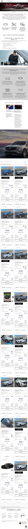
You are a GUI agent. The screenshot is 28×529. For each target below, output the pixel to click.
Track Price (8, 232)
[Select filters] (25, 164)
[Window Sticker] (12, 187)
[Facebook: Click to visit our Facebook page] (22, 515)
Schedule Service (10, 516)
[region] (7, 195)
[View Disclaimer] (7, 187)
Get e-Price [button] (7, 200)
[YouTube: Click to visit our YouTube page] (23, 515)
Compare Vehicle (5, 247)
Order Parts (10, 517)
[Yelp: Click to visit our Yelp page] (22, 516)
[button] (13, 171)
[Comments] (11, 187)
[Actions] (12, 181)
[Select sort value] (26, 164)
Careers (16, 517)
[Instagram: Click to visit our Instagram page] (25, 515)
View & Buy (7, 238)
